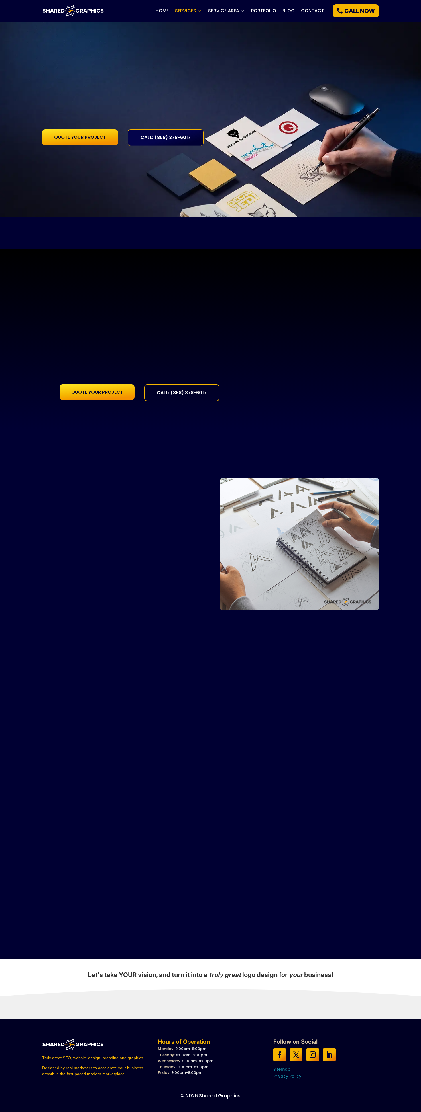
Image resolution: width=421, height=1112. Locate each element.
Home (162, 11)
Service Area (223, 11)
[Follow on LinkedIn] (329, 1054)
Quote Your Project (80, 137)
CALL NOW (359, 11)
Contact (312, 11)
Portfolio (263, 11)
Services (185, 11)
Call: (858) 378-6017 (166, 137)
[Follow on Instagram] (312, 1054)
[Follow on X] (296, 1054)
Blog (288, 11)
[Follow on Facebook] (279, 1054)
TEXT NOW (179, 996)
